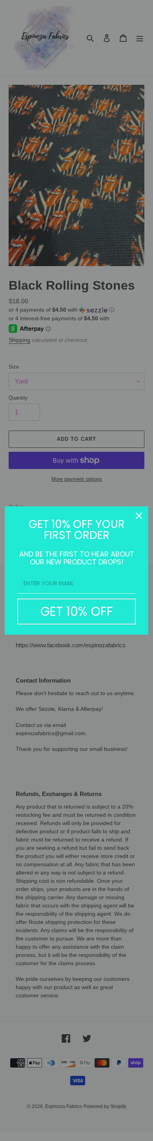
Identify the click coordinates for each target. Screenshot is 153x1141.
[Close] (138, 515)
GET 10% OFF (76, 611)
